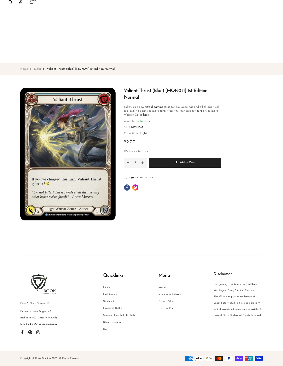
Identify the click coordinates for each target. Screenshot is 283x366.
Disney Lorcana (112, 322)
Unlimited (108, 301)
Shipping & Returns (169, 294)
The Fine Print (166, 308)
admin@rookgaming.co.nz (42, 324)
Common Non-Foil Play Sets (119, 315)
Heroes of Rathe (112, 308)
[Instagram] (38, 332)
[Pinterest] (30, 332)
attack (149, 177)
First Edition (110, 294)
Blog (105, 329)
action (139, 177)
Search (162, 287)
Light (143, 133)
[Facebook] (22, 332)
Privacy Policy (166, 301)
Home (106, 287)
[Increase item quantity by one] (142, 163)
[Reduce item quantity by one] (128, 163)
